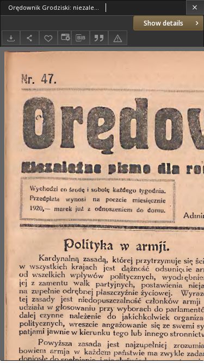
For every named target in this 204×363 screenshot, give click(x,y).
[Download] (11, 37)
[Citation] (99, 37)
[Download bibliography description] (80, 38)
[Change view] (64, 37)
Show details (163, 23)
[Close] (195, 7)
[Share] (29, 37)
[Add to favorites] (48, 37)
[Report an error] (117, 37)
